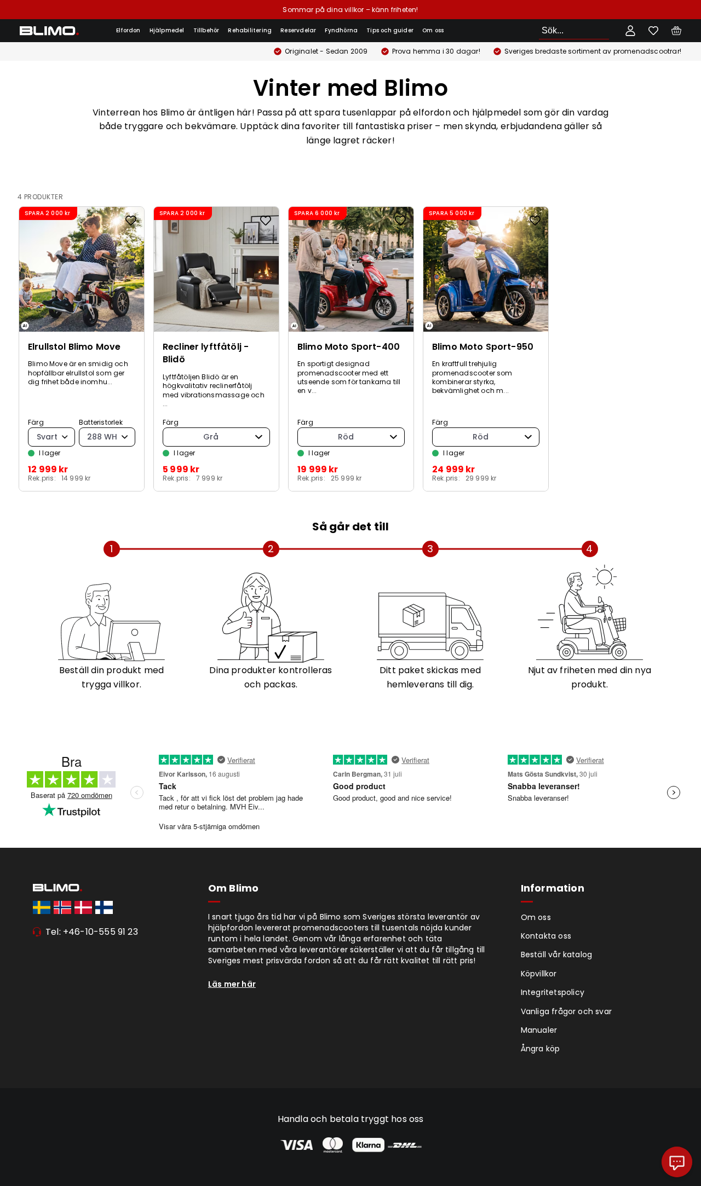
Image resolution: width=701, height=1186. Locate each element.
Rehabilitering (250, 30)
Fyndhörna (341, 30)
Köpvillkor (539, 973)
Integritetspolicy (552, 992)
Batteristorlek (101, 422)
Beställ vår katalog (557, 954)
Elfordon (128, 30)
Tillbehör (206, 30)
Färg (36, 422)
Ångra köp (540, 1048)
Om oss (433, 30)
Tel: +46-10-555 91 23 (91, 931)
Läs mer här (232, 984)
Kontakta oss (546, 935)
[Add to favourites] (130, 220)
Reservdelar (298, 30)
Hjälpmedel (167, 30)
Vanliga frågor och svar (566, 1011)
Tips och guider (389, 30)
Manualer (539, 1030)
